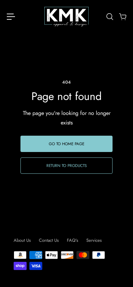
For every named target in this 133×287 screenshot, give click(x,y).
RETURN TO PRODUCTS (66, 165)
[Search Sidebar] (109, 16)
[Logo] (66, 17)
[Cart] (122, 16)
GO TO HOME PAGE (66, 144)
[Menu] (11, 16)
